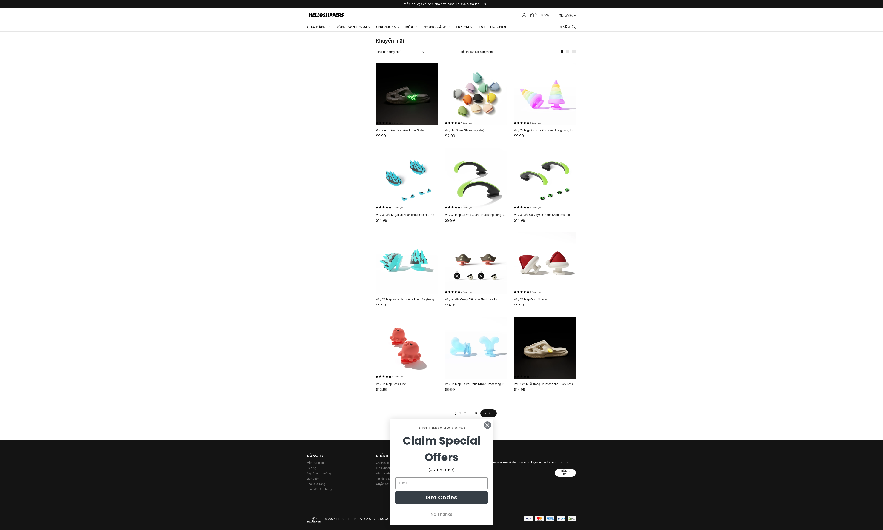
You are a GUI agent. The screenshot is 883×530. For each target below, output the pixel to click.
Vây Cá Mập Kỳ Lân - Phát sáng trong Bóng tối (543, 130)
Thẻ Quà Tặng (316, 484)
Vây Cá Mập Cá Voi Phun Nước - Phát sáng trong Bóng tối (476, 384)
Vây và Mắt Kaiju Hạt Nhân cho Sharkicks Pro (405, 215)
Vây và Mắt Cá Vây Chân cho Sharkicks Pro (542, 215)
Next (488, 413)
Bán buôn (313, 478)
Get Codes (441, 497)
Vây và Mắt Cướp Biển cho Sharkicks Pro (471, 299)
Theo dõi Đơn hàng (319, 489)
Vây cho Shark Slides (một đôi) (464, 130)
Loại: (379, 52)
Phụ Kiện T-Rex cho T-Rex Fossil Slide (400, 130)
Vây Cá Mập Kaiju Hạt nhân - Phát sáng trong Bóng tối (407, 299)
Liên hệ (311, 468)
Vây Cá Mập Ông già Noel (530, 299)
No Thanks (441, 514)
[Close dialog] (487, 425)
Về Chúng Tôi (315, 463)
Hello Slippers (326, 15)
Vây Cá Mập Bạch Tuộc (391, 384)
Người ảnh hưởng (319, 473)
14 (476, 413)
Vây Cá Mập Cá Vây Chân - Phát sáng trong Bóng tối (476, 215)
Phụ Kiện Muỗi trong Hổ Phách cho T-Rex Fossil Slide (545, 384)
